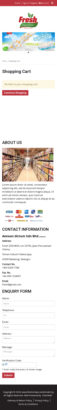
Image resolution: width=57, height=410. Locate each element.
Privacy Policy (42, 400)
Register (34, 3)
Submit (8, 375)
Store (4, 61)
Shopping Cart (14, 61)
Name (6, 298)
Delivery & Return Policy (19, 400)
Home (17, 3)
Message (7, 347)
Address (7, 333)
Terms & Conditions (28, 404)
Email (5, 322)
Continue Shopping (15, 92)
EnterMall (47, 395)
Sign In (26, 3)
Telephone (8, 310)
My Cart (44, 3)
